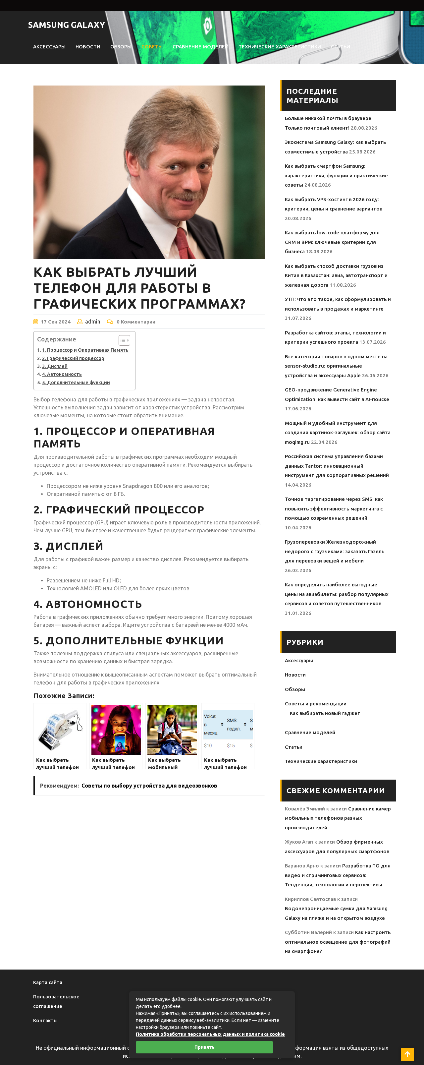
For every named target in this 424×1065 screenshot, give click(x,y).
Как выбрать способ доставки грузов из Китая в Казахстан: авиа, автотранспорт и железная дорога (336, 275)
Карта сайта (47, 982)
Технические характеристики (279, 46)
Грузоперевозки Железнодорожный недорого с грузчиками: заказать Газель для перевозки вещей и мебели (334, 551)
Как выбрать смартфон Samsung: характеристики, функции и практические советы (336, 175)
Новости (88, 46)
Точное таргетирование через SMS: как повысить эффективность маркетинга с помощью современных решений (334, 508)
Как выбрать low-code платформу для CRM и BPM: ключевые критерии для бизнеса (332, 242)
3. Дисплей (55, 366)
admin (92, 322)
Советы (152, 46)
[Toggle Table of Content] (121, 340)
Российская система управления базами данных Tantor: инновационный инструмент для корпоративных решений (337, 465)
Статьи (340, 46)
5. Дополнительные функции (76, 382)
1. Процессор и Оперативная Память (85, 350)
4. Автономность (62, 374)
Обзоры (121, 46)
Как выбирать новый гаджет (325, 713)
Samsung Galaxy (66, 25)
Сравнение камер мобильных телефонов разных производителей (338, 818)
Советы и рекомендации (315, 703)
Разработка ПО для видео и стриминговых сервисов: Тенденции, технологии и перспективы (338, 875)
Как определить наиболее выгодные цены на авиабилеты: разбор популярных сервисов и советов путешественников (337, 594)
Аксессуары (49, 46)
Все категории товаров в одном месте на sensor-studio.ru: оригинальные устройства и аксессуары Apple (336, 366)
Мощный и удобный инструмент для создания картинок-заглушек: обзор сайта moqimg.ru (338, 432)
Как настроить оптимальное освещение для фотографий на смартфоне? (338, 941)
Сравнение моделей (201, 46)
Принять (204, 1047)
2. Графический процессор (73, 358)
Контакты (45, 1020)
